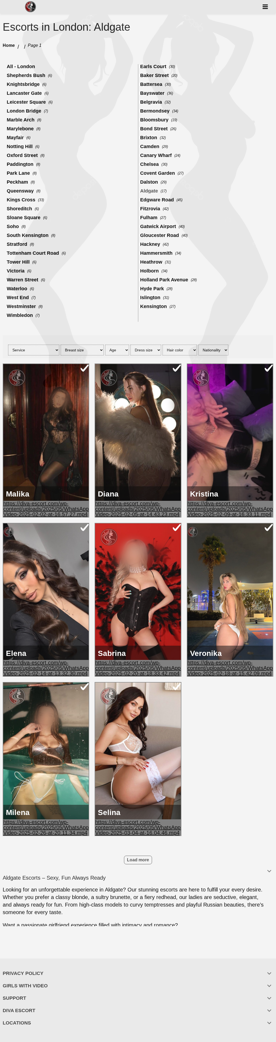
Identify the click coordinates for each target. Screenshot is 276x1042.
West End (18, 297)
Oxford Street (22, 155)
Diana (108, 494)
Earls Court (153, 66)
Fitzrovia (150, 208)
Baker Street (154, 75)
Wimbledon (20, 315)
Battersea (151, 84)
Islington (150, 297)
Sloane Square (23, 217)
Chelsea (149, 164)
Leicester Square (26, 102)
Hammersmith (156, 253)
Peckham (17, 182)
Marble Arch (20, 119)
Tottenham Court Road (33, 253)
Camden (149, 146)
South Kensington (28, 235)
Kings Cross (21, 199)
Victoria (16, 270)
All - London (21, 66)
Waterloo (17, 288)
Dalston (149, 182)
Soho (13, 226)
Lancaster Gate (24, 93)
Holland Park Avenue (164, 279)
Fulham (148, 217)
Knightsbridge (23, 84)
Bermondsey (155, 111)
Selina (109, 812)
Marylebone (20, 128)
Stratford (17, 244)
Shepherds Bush (26, 75)
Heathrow (151, 262)
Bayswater (152, 93)
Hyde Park (152, 288)
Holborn (149, 270)
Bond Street (154, 128)
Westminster (21, 306)
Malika (17, 494)
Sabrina (112, 653)
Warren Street (22, 279)
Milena (18, 812)
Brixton (148, 137)
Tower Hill (18, 262)
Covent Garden (157, 173)
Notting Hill (20, 146)
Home (9, 45)
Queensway (20, 190)
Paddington (20, 164)
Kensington (153, 306)
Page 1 (35, 45)
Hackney (150, 244)
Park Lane (18, 173)
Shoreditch (19, 208)
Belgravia (151, 102)
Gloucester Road (159, 235)
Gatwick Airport (158, 226)
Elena (16, 653)
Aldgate (149, 190)
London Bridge (24, 111)
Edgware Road (157, 199)
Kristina (204, 494)
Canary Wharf (156, 155)
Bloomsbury (154, 119)
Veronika (206, 653)
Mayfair (15, 137)
